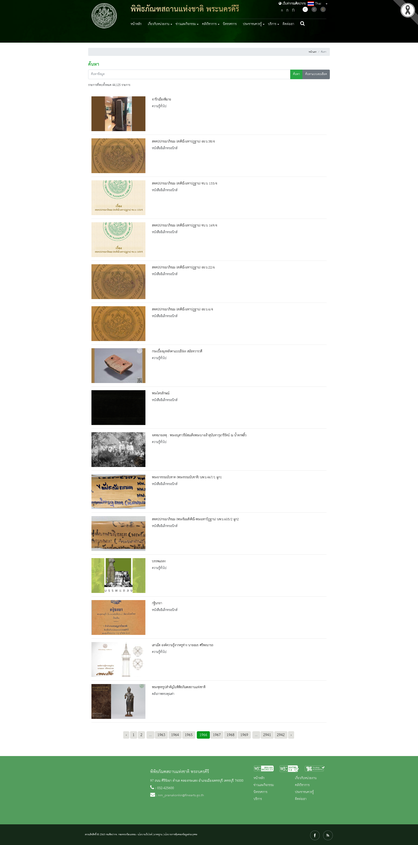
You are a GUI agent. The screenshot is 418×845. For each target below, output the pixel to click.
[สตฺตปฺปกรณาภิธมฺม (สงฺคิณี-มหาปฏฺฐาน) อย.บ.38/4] (118, 155)
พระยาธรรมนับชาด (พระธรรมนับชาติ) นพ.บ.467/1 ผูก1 (187, 477)
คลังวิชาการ (302, 785)
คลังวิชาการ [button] (209, 24)
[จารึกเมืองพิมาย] (118, 113)
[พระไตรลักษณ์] (118, 407)
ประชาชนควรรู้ (304, 792)
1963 (161, 734)
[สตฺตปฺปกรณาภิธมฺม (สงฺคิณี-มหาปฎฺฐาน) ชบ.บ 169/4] (118, 239)
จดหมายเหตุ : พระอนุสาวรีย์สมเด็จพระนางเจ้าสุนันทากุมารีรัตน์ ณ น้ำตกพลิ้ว (199, 435)
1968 (230, 734)
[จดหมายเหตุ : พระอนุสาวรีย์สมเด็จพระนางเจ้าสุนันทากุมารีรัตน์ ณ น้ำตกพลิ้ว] (118, 449)
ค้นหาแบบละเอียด (316, 74)
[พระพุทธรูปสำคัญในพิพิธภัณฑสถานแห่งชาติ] (118, 701)
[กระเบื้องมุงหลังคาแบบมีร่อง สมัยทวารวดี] (118, 365)
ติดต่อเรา (288, 24)
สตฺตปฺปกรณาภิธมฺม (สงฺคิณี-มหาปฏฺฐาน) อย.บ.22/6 (183, 267)
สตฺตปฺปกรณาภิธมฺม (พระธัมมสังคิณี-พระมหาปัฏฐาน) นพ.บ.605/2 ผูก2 (195, 519)
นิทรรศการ (230, 24)
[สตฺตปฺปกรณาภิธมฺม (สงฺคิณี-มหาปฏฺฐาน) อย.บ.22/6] (118, 281)
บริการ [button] (272, 24)
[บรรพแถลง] (118, 575)
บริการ (258, 799)
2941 (267, 734)
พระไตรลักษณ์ (160, 393)
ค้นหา (296, 74)
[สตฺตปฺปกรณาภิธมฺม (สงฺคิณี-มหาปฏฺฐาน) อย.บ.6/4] (118, 323)
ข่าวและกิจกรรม (264, 785)
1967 (217, 734)
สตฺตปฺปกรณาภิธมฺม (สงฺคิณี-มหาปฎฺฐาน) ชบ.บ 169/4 (184, 226)
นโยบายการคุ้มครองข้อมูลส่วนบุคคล (180, 834)
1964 (175, 734)
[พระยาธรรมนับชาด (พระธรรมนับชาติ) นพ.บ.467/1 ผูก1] (118, 491)
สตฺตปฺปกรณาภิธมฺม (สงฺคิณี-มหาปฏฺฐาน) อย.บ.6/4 (182, 309)
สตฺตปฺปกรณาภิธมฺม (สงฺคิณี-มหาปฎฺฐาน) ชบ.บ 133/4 (184, 184)
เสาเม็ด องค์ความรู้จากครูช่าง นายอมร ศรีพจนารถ (182, 645)
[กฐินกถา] (118, 617)
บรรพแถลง (158, 561)
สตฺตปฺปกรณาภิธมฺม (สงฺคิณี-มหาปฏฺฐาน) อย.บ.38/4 (183, 142)
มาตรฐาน (158, 834)
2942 (281, 734)
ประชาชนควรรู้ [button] (252, 24)
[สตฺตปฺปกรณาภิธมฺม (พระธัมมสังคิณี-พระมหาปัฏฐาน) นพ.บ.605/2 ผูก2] (118, 533)
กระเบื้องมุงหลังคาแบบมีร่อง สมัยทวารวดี (177, 351)
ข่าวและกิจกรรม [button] (186, 24)
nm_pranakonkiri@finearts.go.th (181, 795)
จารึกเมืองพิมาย (161, 100)
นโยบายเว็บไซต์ (145, 834)
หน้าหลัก (136, 24)
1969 (244, 734)
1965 (189, 734)
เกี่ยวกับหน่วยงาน (306, 778)
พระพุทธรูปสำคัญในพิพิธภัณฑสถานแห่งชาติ (179, 687)
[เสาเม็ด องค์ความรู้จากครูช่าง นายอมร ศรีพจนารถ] (118, 659)
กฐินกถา (157, 603)
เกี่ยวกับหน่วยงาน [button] (158, 24)
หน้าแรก (313, 52)
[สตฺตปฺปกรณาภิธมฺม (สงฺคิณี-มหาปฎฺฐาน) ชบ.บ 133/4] (118, 197)
